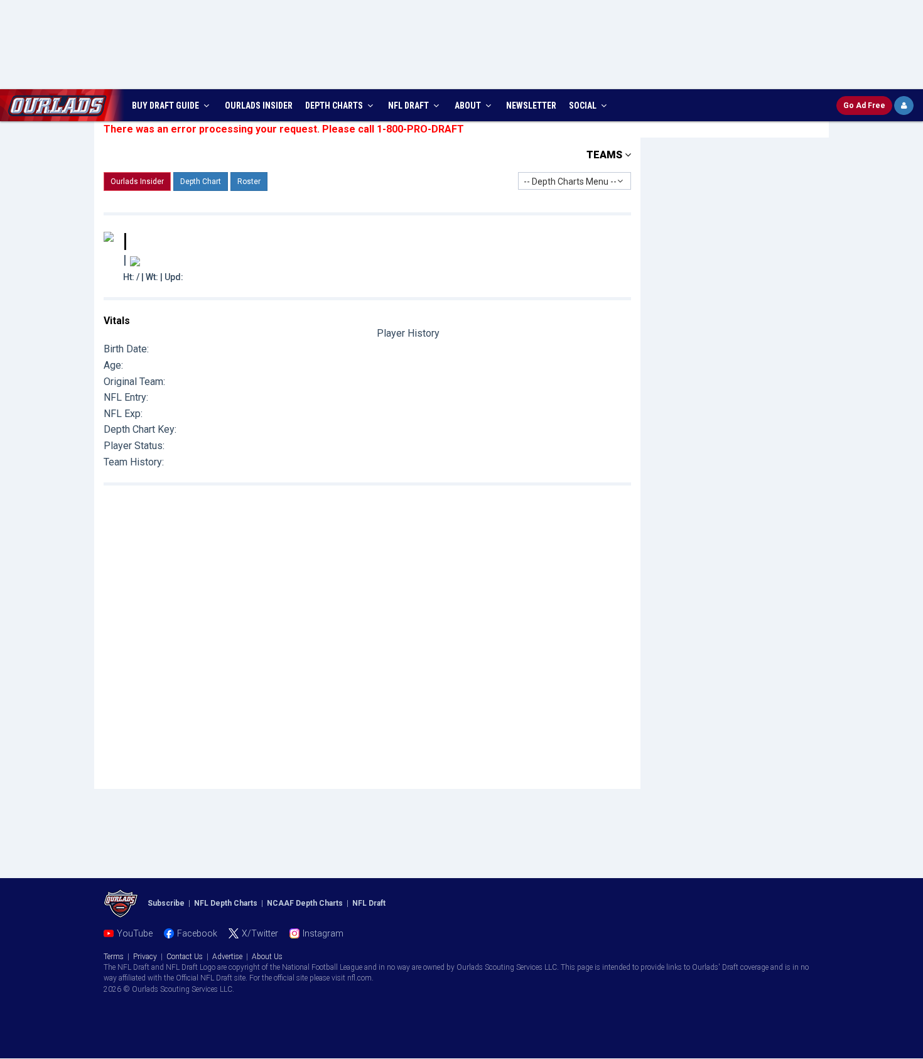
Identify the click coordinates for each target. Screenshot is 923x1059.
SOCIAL (583, 105)
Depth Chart (200, 181)
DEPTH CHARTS (335, 105)
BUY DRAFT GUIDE (166, 105)
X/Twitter (260, 933)
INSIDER (259, 105)
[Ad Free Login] (904, 105)
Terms (114, 956)
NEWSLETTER (531, 105)
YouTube (135, 933)
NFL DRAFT (409, 105)
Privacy (145, 956)
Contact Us (184, 956)
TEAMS (605, 155)
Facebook (197, 933)
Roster (249, 181)
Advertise (227, 956)
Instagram (323, 933)
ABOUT (469, 105)
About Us (267, 956)
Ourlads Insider (137, 181)
